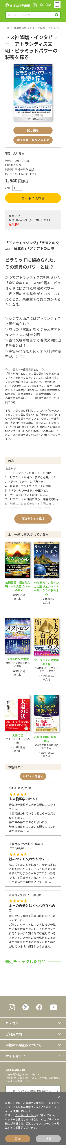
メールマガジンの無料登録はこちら (32, 1090)
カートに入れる (33, 198)
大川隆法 (18, 153)
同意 (17, 1138)
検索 (56, 15)
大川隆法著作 (21, 28)
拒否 (48, 1138)
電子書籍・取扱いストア (33, 140)
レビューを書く (33, 776)
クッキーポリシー (25, 1115)
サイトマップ (15, 1056)
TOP (7, 28)
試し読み (33, 130)
